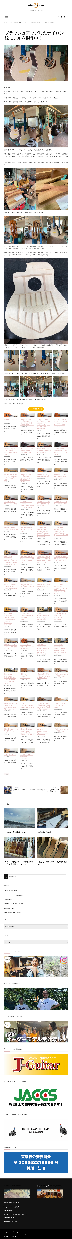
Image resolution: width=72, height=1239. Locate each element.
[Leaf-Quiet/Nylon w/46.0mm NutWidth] (27, 751)
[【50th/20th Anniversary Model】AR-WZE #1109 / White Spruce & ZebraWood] (44, 641)
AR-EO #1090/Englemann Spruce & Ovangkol (27, 705)
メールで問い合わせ (36, 409)
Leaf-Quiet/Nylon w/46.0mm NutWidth (26, 757)
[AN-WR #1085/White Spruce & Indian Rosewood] (44, 726)
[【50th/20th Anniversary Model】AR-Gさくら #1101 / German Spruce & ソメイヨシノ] (61, 524)
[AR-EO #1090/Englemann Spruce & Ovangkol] (27, 700)
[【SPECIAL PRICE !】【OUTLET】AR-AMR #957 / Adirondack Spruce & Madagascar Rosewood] (44, 416)
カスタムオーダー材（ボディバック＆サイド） (16, 903)
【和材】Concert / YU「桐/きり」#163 (61, 503)
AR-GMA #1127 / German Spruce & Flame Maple (60, 476)
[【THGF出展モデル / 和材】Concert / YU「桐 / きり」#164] (61, 554)
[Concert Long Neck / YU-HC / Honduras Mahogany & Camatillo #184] (61, 416)
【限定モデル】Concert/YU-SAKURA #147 (25, 676)
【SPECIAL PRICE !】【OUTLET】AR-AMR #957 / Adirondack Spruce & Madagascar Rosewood (44, 424)
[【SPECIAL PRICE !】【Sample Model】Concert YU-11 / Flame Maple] (27, 471)
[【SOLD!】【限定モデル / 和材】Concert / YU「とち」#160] (61, 610)
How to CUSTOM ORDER (11, 890)
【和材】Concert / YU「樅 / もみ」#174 (11, 528)
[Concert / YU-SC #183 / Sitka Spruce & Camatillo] (44, 445)
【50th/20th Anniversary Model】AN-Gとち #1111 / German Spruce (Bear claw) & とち (60, 588)
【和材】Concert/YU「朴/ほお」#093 (61, 730)
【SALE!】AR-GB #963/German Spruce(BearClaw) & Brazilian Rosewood (27, 732)
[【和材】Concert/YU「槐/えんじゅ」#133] (61, 700)
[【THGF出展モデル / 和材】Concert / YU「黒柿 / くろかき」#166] (27, 554)
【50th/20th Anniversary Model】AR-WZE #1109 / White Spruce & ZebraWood (43, 649)
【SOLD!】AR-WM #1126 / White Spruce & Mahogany (10, 586)
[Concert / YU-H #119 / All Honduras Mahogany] (27, 641)
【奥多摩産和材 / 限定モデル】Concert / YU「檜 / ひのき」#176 (10, 477)
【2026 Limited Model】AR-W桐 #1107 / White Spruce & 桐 (43, 616)
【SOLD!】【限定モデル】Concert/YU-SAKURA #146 (44, 676)
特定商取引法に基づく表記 (10, 1221)
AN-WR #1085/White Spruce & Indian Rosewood (42, 732)
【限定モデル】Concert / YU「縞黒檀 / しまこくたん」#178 (60, 451)
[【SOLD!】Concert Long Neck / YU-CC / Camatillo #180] (27, 445)
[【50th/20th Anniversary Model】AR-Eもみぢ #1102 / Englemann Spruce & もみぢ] (11, 554)
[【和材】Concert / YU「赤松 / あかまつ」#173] (44, 499)
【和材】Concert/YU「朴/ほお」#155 (61, 675)
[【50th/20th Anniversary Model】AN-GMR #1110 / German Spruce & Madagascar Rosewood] (11, 610)
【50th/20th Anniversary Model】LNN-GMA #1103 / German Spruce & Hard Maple (10, 678)
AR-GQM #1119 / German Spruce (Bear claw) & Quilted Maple (27, 504)
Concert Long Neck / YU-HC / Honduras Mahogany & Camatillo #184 (61, 422)
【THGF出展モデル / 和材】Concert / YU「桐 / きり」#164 (61, 559)
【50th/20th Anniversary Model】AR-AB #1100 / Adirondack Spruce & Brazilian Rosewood (44, 532)
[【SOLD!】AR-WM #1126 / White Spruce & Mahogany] (11, 581)
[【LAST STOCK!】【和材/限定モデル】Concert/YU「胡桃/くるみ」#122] (44, 700)
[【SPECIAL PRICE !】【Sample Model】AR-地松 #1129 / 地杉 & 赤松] (27, 416)
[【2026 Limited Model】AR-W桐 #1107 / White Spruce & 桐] (44, 610)
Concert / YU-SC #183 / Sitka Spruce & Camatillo (44, 450)
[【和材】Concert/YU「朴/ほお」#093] (61, 726)
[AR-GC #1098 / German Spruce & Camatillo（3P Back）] (27, 610)
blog (6, 774)
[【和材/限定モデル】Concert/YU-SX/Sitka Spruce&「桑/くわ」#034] (11, 700)
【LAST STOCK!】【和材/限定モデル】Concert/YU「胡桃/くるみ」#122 (44, 706)
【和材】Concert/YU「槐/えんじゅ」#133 (61, 705)
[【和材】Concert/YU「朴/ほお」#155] (61, 671)
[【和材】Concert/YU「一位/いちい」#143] (11, 726)
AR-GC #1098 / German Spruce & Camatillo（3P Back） (26, 616)
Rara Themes (29, 1234)
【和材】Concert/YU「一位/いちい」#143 (11, 731)
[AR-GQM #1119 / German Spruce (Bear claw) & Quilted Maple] (27, 499)
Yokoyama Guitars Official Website (36, 9)
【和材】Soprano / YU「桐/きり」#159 (27, 585)
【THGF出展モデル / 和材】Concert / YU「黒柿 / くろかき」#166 (27, 559)
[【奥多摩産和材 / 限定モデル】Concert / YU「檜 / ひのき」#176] (11, 471)
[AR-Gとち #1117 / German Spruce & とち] (44, 581)
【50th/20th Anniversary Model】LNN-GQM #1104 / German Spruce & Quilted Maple (60, 649)
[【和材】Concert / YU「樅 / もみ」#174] (11, 524)
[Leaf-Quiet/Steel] (11, 751)
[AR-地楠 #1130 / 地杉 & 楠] (11, 416)
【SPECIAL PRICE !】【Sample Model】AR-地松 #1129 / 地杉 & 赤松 (27, 422)
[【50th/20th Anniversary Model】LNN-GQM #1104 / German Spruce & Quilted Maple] (61, 641)
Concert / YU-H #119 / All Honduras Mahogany (27, 647)
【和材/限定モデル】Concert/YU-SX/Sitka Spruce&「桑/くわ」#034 (10, 706)
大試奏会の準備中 (44, 832)
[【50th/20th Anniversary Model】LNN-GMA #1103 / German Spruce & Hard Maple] (11, 671)
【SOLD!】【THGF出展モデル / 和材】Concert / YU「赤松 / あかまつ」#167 (44, 559)
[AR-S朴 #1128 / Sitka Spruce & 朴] (44, 471)
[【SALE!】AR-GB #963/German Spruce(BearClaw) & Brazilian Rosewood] (27, 726)
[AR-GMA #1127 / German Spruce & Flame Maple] (61, 471)
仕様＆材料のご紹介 (9, 908)
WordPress (13, 1236)
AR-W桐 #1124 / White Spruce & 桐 (10, 503)
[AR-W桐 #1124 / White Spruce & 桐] (11, 499)
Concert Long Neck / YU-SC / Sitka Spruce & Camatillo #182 (11, 451)
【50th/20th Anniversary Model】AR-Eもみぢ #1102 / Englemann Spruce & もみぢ (10, 560)
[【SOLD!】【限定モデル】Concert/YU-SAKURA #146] (44, 671)
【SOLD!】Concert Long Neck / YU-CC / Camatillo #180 (27, 450)
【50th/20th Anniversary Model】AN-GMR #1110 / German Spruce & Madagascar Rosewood (9, 619)
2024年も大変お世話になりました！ (18, 832)
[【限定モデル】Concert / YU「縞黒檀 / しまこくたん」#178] (61, 445)
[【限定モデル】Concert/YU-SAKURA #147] (27, 671)
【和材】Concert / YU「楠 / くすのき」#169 (27, 529)
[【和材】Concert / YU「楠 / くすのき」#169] (27, 524)
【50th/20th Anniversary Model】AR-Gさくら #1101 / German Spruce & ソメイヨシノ (61, 532)
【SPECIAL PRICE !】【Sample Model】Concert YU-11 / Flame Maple (26, 478)
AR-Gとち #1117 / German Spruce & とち (44, 586)
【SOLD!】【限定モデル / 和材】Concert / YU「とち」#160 (61, 616)
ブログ (6, 28)
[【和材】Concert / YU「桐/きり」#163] (61, 499)
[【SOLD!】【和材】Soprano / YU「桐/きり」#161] (11, 641)
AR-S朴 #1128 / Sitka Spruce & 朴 (43, 475)
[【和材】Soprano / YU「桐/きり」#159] (27, 581)
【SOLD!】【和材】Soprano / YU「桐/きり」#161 (11, 647)
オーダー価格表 (8, 899)
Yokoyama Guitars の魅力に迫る (13, 895)
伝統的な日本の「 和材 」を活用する (13, 912)
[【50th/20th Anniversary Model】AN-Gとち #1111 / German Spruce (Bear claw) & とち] (61, 581)
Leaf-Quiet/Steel (10, 755)
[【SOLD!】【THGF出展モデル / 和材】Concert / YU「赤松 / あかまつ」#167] (44, 554)
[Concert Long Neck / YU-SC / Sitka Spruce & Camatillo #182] (11, 445)
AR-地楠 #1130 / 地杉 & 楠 (10, 420)
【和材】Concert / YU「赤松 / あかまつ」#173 (43, 504)
